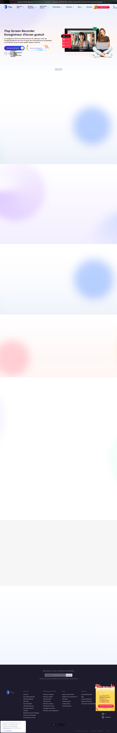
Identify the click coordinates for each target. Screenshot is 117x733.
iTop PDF (25, 710)
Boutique (89, 7)
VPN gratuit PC (33, 153)
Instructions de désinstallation (89, 703)
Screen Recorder (66, 706)
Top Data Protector (28, 708)
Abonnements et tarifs (29, 717)
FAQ (82, 696)
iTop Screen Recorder (29, 696)
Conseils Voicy (66, 703)
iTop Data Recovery (28, 706)
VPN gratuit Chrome (48, 706)
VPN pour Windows (48, 694)
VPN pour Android (48, 703)
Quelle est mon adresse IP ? (69, 696)
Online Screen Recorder (29, 715)
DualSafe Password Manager (31, 713)
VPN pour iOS (47, 701)
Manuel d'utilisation (86, 699)
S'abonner (68, 675)
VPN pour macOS (48, 696)
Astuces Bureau (66, 701)
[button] (9, 40)
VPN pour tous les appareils (50, 710)
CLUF (107, 731)
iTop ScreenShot (27, 703)
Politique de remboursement (82, 731)
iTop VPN (25, 694)
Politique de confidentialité (97, 731)
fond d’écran (97, 305)
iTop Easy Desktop (28, 699)
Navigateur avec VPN (49, 708)
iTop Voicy (26, 701)
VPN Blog (64, 699)
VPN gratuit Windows (16, 149)
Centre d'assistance (86, 694)
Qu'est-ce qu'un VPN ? (68, 694)
